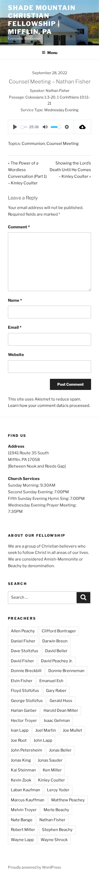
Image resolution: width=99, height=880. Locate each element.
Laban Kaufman (25, 790)
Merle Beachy (56, 809)
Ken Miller (52, 770)
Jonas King (21, 760)
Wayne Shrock (54, 839)
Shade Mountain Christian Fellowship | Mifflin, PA (42, 19)
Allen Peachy (23, 631)
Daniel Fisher (23, 641)
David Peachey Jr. (57, 661)
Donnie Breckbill (26, 670)
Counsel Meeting (62, 143)
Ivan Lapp (20, 730)
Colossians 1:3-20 (40, 97)
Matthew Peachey (68, 800)
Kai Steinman (23, 770)
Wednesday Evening (61, 110)
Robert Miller (23, 829)
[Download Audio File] (82, 127)
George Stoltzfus (27, 700)
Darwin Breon (55, 641)
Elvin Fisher (21, 680)
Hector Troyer (24, 720)
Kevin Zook (21, 780)
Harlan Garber (24, 710)
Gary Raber (56, 690)
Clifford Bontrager (59, 631)
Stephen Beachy (57, 829)
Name (15, 300)
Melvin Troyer (24, 809)
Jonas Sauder (50, 760)
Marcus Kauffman (27, 800)
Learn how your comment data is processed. (49, 405)
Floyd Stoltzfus (25, 690)
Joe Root (19, 740)
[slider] (24, 127)
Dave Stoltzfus (24, 650)
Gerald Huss (61, 700)
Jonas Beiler (60, 750)
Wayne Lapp (22, 839)
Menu (52, 52)
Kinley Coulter (51, 780)
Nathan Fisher (57, 90)
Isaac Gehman (57, 720)
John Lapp (43, 740)
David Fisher (22, 661)
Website (16, 354)
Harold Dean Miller (61, 710)
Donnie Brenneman (66, 670)
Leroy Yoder (58, 790)
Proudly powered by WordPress (34, 867)
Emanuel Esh (51, 680)
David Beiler (56, 650)
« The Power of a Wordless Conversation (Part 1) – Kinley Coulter (27, 173)
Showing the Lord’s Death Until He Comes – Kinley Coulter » (70, 170)
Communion (33, 143)
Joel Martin (45, 730)
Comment (19, 227)
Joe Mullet (72, 730)
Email (14, 327)
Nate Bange (21, 819)
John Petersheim (26, 750)
